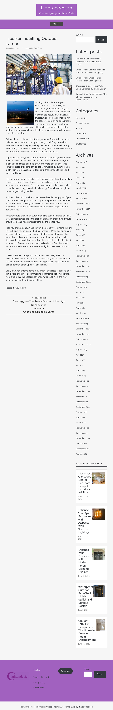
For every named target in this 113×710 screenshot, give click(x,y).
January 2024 (82, 324)
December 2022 (83, 391)
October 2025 (82, 214)
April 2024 (80, 308)
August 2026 (81, 162)
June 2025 (80, 235)
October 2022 (82, 402)
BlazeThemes (85, 707)
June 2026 (80, 172)
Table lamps (81, 133)
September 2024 (83, 282)
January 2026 (82, 198)
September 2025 (83, 219)
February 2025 (82, 256)
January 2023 (82, 386)
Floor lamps (81, 118)
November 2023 (83, 334)
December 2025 (83, 204)
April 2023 (80, 370)
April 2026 (80, 183)
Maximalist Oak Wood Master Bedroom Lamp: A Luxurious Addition (88, 62)
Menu (56, 24)
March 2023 (81, 376)
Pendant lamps (82, 123)
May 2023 (80, 365)
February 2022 (82, 428)
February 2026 (82, 193)
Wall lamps (20, 288)
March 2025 (81, 250)
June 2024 (80, 297)
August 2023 (81, 350)
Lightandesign (56, 7)
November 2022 (83, 397)
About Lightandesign (42, 677)
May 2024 (80, 303)
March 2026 (81, 188)
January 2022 (82, 433)
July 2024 (80, 292)
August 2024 (81, 287)
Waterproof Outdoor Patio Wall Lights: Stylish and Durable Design (85, 596)
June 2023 (80, 360)
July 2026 (80, 167)
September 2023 (83, 344)
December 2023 (83, 329)
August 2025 (81, 225)
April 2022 (80, 417)
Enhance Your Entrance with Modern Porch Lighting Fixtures (84, 561)
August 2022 (81, 412)
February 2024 (82, 318)
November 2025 (83, 209)
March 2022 (81, 422)
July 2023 (80, 355)
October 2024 (82, 277)
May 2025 (80, 240)
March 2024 (81, 313)
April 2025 (80, 245)
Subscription (38, 688)
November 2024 (83, 271)
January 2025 (82, 261)
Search (79, 35)
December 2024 (83, 266)
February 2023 (82, 381)
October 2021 (82, 443)
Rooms (79, 128)
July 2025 (80, 230)
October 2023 (82, 339)
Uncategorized (82, 139)
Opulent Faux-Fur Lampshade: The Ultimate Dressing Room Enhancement (91, 97)
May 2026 (80, 178)
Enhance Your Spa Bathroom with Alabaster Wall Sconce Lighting (84, 521)
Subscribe (65, 671)
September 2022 (83, 407)
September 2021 (83, 449)
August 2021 (81, 454)
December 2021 (83, 438)
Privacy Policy (39, 682)
